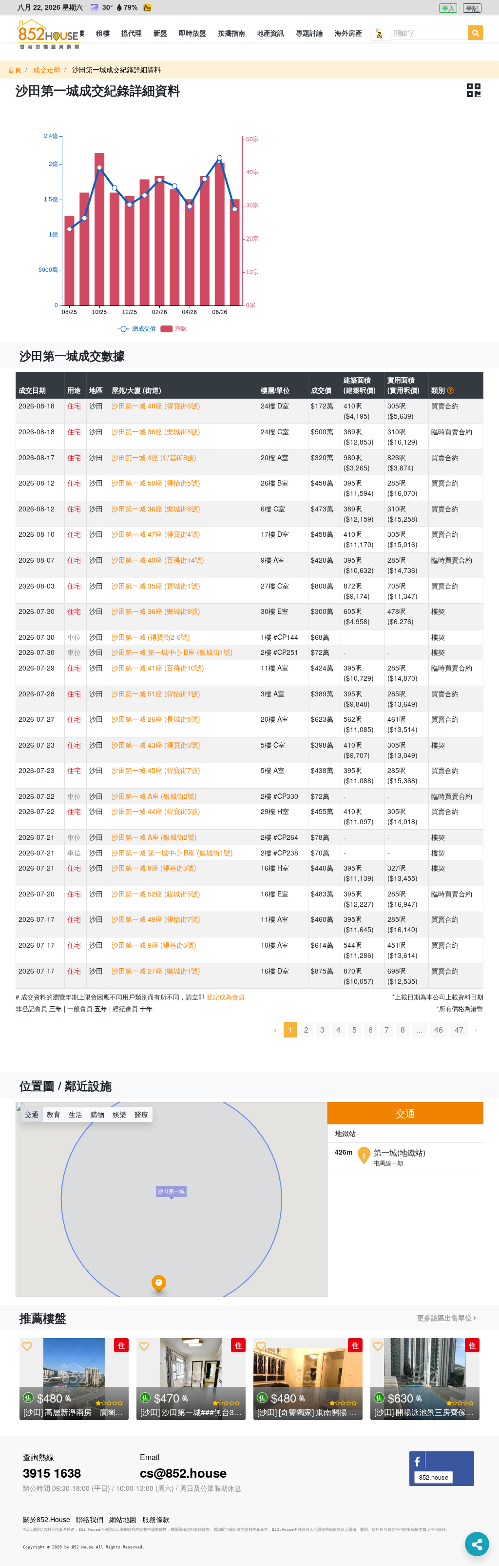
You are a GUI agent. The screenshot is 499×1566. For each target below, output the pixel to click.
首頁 (14, 69)
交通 (31, 1114)
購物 (97, 1114)
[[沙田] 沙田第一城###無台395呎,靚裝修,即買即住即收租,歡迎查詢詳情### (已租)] (191, 1379)
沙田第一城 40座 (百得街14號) (158, 560)
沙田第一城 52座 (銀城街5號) (156, 893)
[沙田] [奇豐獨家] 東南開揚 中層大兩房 (322, 1412)
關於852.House (46, 1519)
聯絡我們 (89, 1519)
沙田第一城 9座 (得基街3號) (154, 868)
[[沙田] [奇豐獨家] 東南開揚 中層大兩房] (308, 1379)
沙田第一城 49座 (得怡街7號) (156, 919)
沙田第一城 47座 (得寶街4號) (156, 534)
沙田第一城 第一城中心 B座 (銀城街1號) (172, 652)
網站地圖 (122, 1519)
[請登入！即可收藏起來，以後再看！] (27, 1346)
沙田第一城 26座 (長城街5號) (156, 719)
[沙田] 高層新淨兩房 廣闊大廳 (77, 1412)
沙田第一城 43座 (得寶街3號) (156, 745)
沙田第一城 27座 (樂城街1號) (156, 971)
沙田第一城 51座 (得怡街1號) (156, 693)
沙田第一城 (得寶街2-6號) (151, 637)
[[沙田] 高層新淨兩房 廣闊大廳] (74, 1379)
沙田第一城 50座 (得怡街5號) (156, 483)
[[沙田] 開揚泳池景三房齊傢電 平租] (425, 1379)
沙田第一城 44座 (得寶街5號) (156, 811)
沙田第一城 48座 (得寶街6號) (156, 405)
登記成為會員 (226, 996)
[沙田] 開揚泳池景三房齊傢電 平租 (432, 1412)
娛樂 (119, 1114)
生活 (75, 1114)
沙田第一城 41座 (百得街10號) (158, 667)
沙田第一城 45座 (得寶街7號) (156, 770)
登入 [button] (448, 8)
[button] (102, 32)
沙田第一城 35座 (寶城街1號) (156, 585)
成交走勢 (46, 69)
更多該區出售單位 (445, 1317)
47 (459, 1029)
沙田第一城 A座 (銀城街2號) (154, 796)
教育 (53, 1114)
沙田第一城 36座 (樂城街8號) (156, 431)
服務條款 (156, 1519)
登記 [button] (472, 8)
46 (438, 1029)
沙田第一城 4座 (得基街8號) (154, 457)
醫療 (141, 1114)
